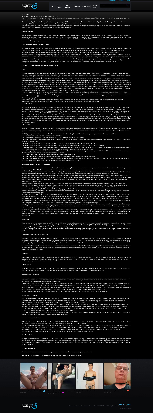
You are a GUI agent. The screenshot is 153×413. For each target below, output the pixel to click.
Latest (52, 6)
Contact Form (88, 352)
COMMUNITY (86, 6)
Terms (129, 404)
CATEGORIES (76, 6)
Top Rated (59, 6)
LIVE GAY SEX (94, 6)
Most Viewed (67, 6)
